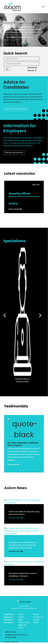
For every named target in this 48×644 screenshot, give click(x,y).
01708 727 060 (10, 632)
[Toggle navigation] (43, 6)
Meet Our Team (22, 626)
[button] (21, 43)
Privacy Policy (36, 621)
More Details (14, 209)
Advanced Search (32, 69)
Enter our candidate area (16, 109)
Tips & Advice (21, 615)
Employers (8, 617)
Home (35, 614)
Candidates (8, 614)
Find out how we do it (14, 152)
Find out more (15, 518)
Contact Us (38, 617)
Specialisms (8, 619)
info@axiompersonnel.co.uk (16, 635)
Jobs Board (8, 622)
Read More (12, 464)
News (20, 619)
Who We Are (23, 622)
